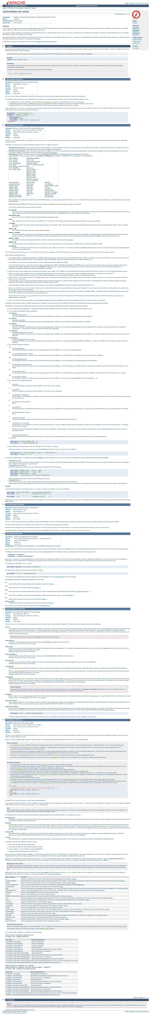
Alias (81, 102)
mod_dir (79, 668)
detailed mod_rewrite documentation (47, 41)
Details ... (51, 584)
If (13, 777)
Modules (127, 3)
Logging (135, 22)
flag (69, 860)
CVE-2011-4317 (59, 680)
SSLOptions (86, 275)
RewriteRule (136, 34)
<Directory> (55, 630)
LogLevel (90, 49)
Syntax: (8, 84)
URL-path (104, 678)
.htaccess (32, 764)
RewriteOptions (136, 33)
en (127, 14)
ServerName (69, 240)
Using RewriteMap (59, 576)
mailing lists (79, 1006)
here (108, 199)
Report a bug (136, 43)
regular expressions (21, 800)
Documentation (19, 8)
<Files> (51, 774)
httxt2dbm (77, 591)
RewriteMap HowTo (44, 605)
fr (129, 14)
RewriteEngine (136, 30)
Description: (6, 17)
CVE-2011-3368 (48, 680)
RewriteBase (136, 27)
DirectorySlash (19, 671)
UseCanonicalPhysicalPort (65, 204)
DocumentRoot (47, 102)
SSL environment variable (45, 273)
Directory (27, 747)
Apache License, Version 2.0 (19, 1013)
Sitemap (147, 3)
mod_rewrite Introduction (38, 800)
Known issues (136, 41)
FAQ (137, 3)
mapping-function (13, 851)
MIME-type (30, 921)
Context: (8, 88)
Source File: (6, 22)
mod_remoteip (49, 217)
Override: (8, 89)
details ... (74, 879)
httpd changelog (137, 39)
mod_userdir (74, 105)
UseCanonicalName (49, 204)
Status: (5, 19)
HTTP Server (11, 8)
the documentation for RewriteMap (70, 154)
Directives (132, 3)
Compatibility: (10, 546)
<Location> (42, 774)
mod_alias (36, 703)
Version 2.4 (27, 8)
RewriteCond (136, 29)
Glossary (141, 3)
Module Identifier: (8, 20)
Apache (4, 8)
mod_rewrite (9, 28)
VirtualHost (16, 745)
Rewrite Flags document (54, 874)
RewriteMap (136, 31)
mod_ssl (92, 221)
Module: (8, 93)
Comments (136, 48)
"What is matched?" (97, 858)
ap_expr (52, 252)
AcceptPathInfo (55, 236)
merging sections (40, 779)
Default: (8, 86)
